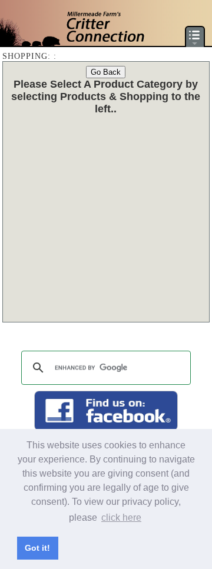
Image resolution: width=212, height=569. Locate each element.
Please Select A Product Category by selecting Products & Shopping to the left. (105, 96)
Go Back (106, 72)
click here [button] (121, 518)
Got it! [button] (37, 548)
